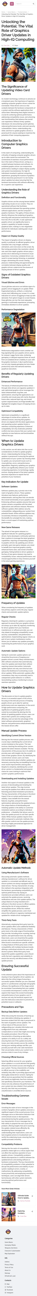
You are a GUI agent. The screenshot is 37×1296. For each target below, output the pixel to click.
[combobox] (24, 4)
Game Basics (12, 12)
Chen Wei (6, 45)
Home (3, 12)
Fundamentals (22, 12)
